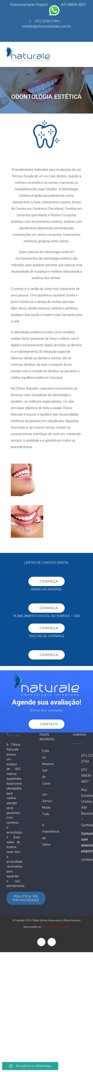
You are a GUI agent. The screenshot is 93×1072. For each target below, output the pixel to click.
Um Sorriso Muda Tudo (46, 804)
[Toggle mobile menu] (85, 53)
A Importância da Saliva (46, 834)
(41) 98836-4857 (73, 5)
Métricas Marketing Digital (56, 927)
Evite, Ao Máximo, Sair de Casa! (46, 767)
